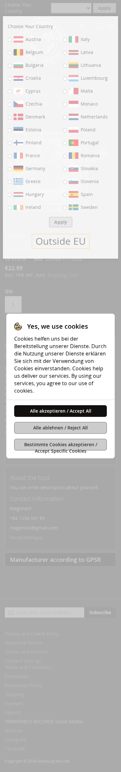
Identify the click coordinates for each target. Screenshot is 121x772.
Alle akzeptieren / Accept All (60, 411)
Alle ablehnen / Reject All (60, 428)
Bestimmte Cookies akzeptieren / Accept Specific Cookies (60, 445)
